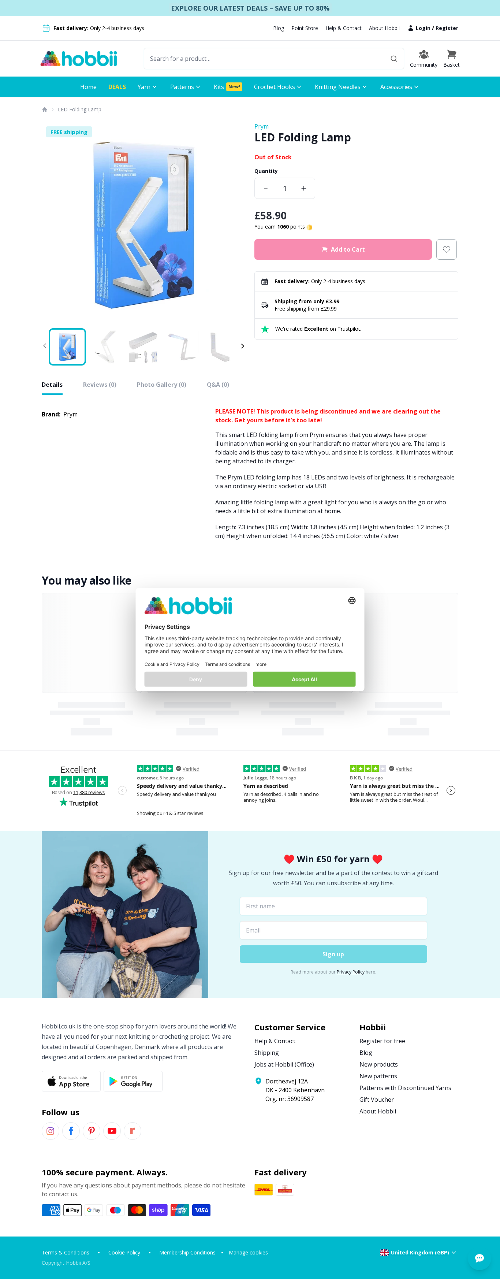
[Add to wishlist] (446, 249)
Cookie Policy (124, 1252)
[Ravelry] (132, 1131)
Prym (261, 126)
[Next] (235, 224)
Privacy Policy (351, 972)
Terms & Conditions (65, 1252)
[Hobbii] (78, 58)
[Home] (44, 109)
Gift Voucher (376, 1100)
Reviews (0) (99, 385)
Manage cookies (248, 1252)
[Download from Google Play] (133, 1081)
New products (378, 1064)
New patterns (378, 1076)
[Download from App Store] (71, 1081)
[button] (451, 58)
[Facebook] (71, 1131)
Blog (278, 28)
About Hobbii (384, 28)
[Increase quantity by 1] (304, 188)
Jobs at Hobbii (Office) (284, 1064)
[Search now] (394, 58)
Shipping (266, 1053)
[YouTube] (112, 1131)
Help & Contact (343, 28)
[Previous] (52, 224)
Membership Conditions (187, 1252)
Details (52, 385)
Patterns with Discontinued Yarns (405, 1088)
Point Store (304, 28)
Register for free (382, 1041)
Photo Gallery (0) (161, 385)
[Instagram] (50, 1131)
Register (447, 28)
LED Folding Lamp (79, 109)
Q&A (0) (218, 385)
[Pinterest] (91, 1131)
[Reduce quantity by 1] (266, 188)
